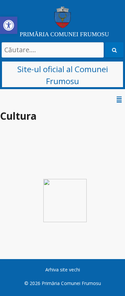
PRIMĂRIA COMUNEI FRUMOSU (64, 34)
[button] (8, 25)
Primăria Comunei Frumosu (71, 283)
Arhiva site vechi (62, 269)
